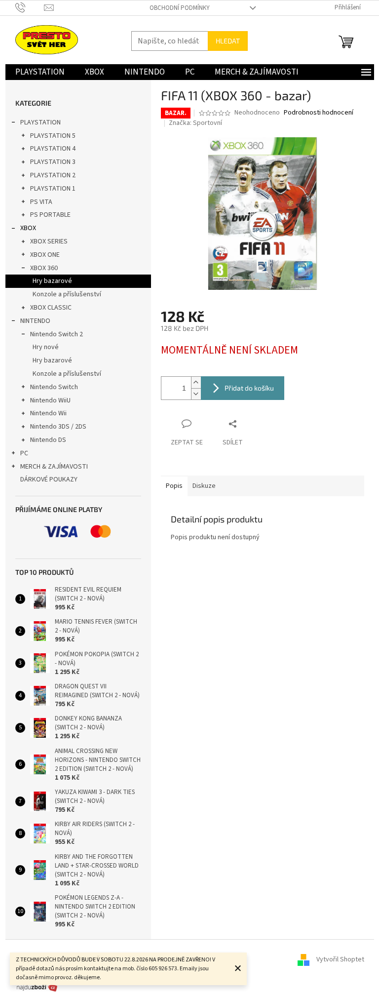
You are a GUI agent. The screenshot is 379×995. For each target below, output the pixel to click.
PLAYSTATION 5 (53, 136)
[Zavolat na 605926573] (29, 7)
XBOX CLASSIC (51, 308)
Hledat (228, 41)
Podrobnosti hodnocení (318, 113)
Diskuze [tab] (204, 486)
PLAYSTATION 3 (53, 162)
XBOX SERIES (49, 241)
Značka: (195, 123)
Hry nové (46, 347)
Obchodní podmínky (180, 7)
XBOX (28, 228)
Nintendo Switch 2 (56, 334)
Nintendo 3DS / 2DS (58, 427)
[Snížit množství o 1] (196, 393)
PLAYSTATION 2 (53, 175)
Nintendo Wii (48, 413)
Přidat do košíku (249, 388)
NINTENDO (35, 321)
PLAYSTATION (40, 122)
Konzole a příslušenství (67, 294)
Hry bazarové (52, 281)
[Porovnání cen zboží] (37, 987)
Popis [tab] (174, 486)
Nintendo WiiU (50, 400)
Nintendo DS (48, 440)
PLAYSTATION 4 (53, 149)
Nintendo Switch (54, 387)
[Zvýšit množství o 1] (196, 382)
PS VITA (41, 202)
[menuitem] (40, 72)
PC (24, 453)
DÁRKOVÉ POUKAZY (48, 479)
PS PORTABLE (50, 215)
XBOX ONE (45, 255)
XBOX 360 (44, 268)
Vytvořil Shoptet (340, 959)
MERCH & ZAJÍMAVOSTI (54, 467)
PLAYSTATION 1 (53, 189)
